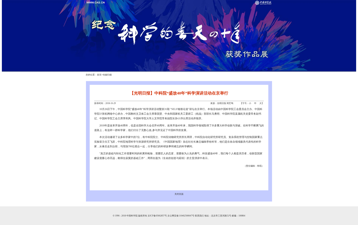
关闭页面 (179, 194)
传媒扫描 (107, 74)
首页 (99, 74)
